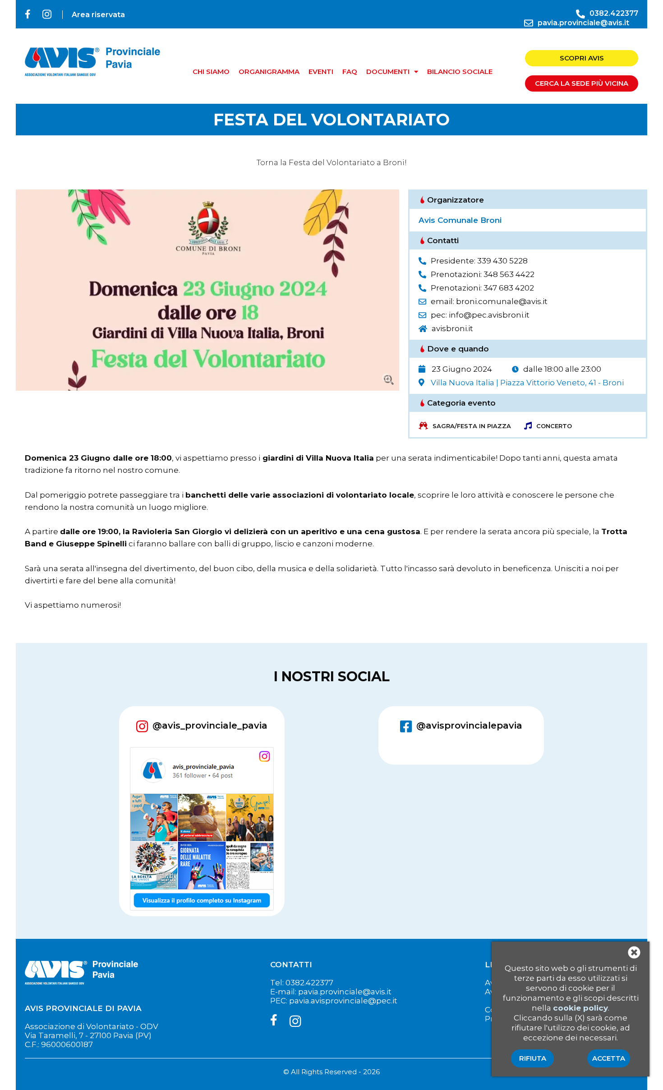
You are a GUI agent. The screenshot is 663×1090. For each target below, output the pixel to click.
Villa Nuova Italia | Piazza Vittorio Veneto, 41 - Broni (527, 382)
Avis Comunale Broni (460, 220)
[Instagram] (46, 14)
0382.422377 (613, 13)
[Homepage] (92, 83)
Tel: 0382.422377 (301, 982)
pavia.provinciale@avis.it (583, 22)
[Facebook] (29, 14)
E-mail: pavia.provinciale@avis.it (330, 991)
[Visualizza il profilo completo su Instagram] (202, 830)
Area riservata (98, 14)
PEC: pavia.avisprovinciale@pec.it (333, 1000)
